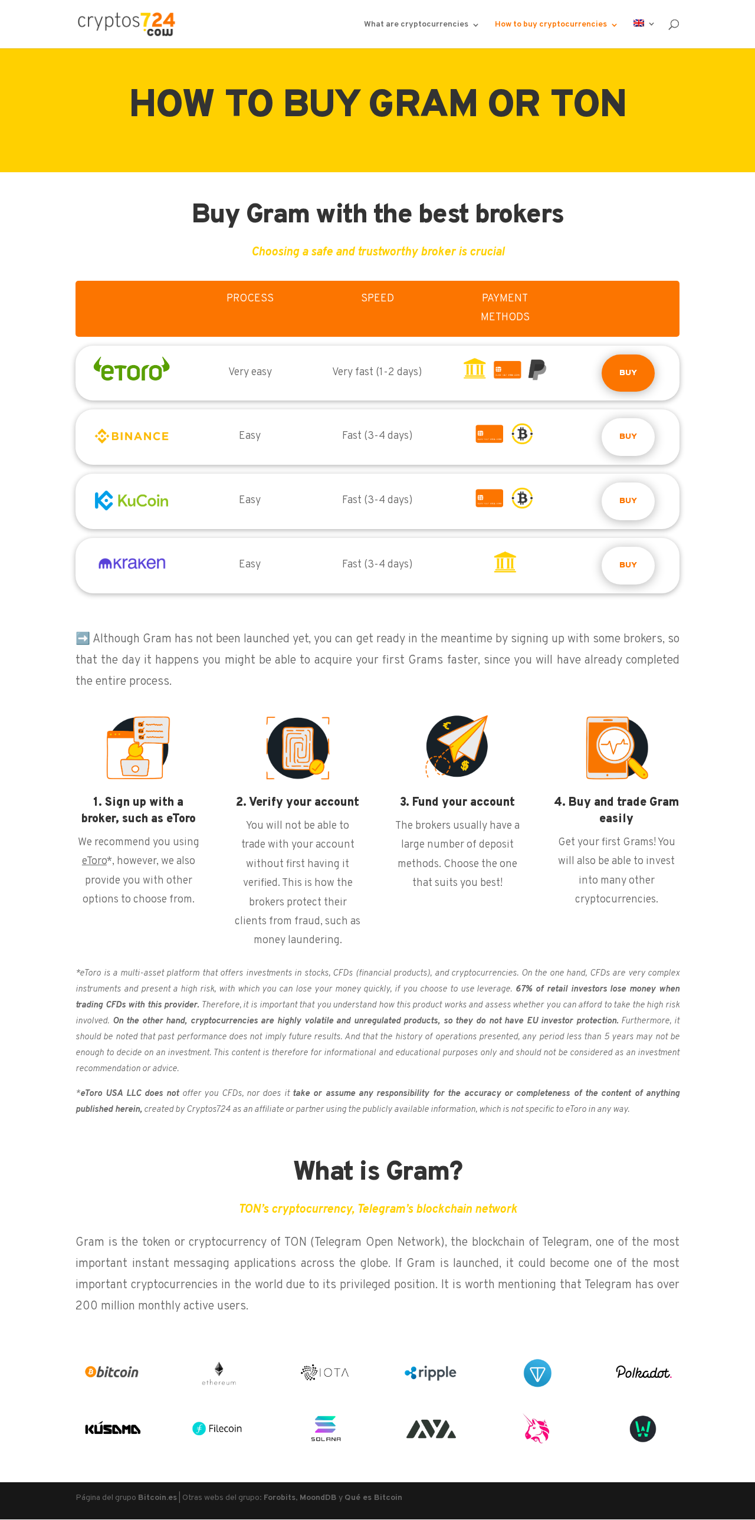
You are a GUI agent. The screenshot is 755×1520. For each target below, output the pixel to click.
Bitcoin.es (157, 1498)
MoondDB (318, 1498)
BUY (628, 373)
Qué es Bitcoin (373, 1498)
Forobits (280, 1498)
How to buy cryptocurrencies (551, 25)
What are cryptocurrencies (416, 25)
